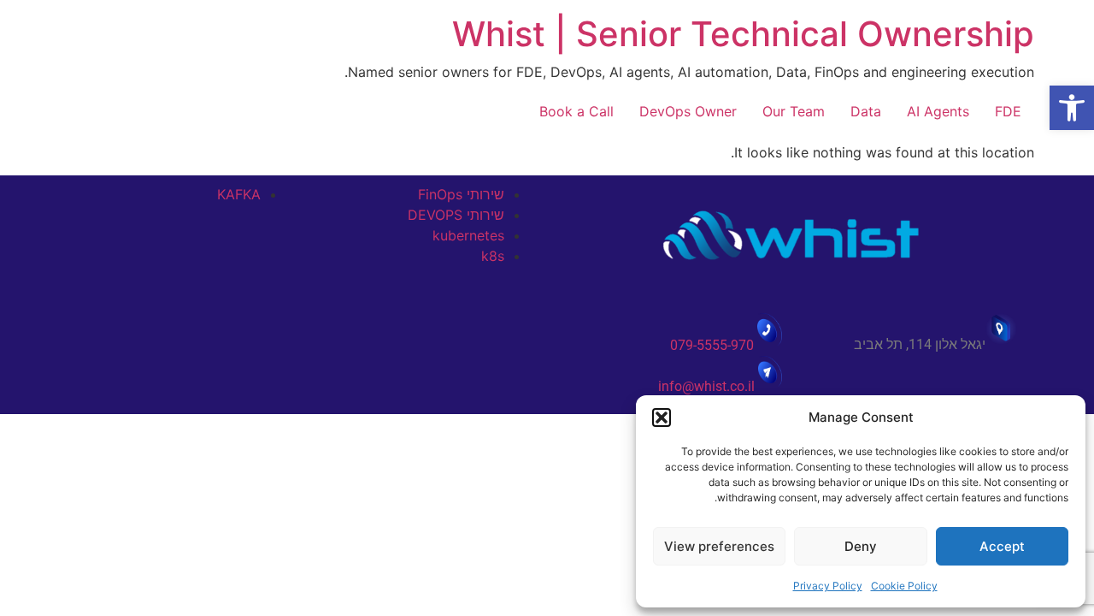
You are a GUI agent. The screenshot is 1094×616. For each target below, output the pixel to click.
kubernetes (468, 235)
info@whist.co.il (706, 386)
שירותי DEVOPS (456, 214)
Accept (1002, 546)
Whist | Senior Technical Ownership (743, 34)
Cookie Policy (904, 585)
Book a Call (576, 111)
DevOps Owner (688, 111)
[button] (1072, 108)
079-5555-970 (712, 345)
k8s (492, 255)
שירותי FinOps (461, 194)
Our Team (793, 111)
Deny (860, 546)
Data (865, 111)
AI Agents (938, 111)
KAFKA (239, 194)
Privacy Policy (827, 585)
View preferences (719, 546)
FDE (1008, 111)
